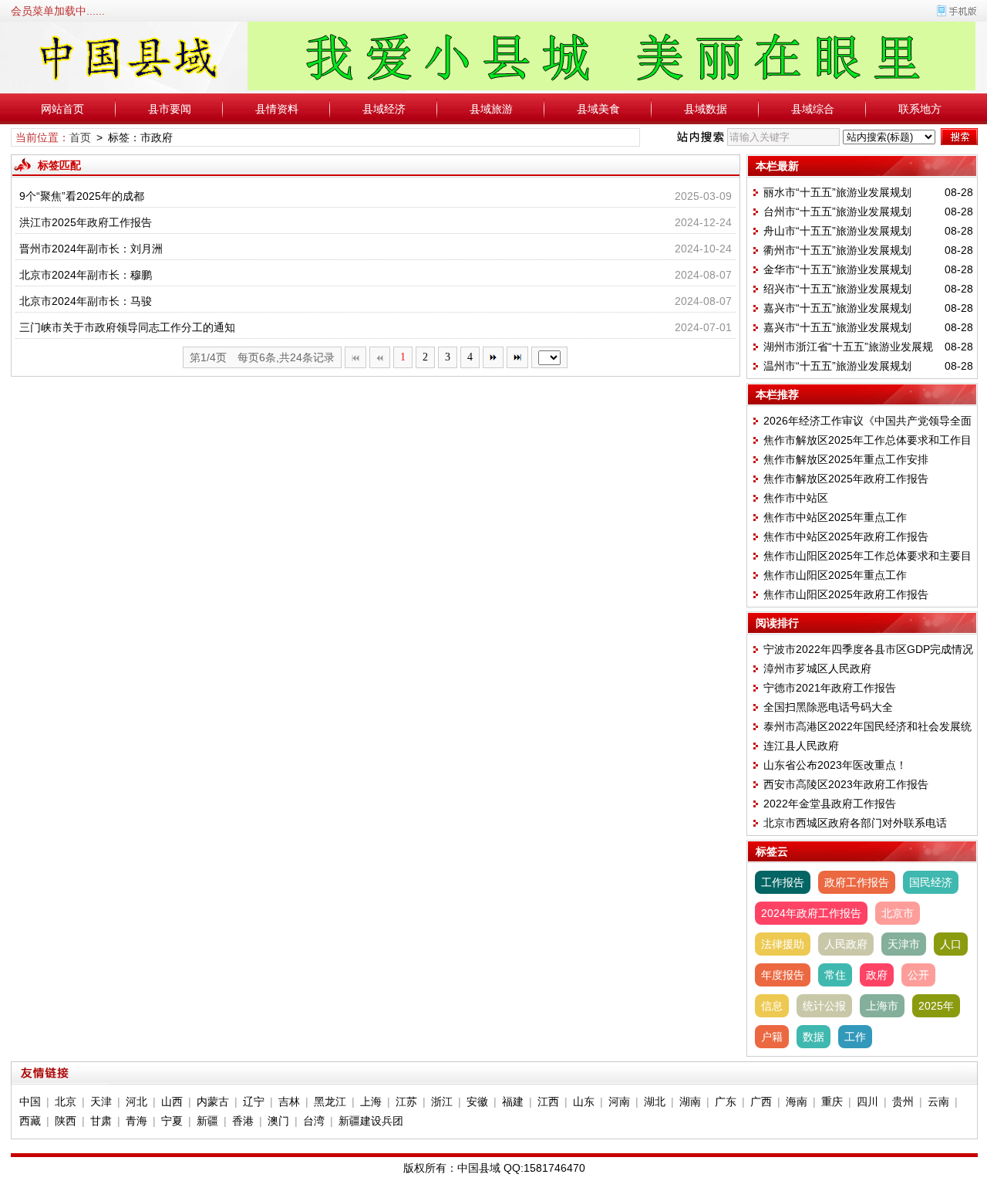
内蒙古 (213, 1101)
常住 (835, 975)
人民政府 (845, 944)
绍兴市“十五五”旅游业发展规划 (837, 289)
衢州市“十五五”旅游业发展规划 (837, 250)
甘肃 (101, 1121)
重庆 (832, 1101)
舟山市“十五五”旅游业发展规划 (837, 231)
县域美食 (598, 109)
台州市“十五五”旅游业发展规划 (837, 211)
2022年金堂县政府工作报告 (829, 803)
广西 (761, 1101)
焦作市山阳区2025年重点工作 (835, 575)
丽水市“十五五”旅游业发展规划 (837, 192)
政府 (877, 975)
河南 (619, 1101)
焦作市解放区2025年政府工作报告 (845, 478)
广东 (725, 1101)
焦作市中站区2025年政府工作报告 (845, 536)
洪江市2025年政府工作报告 (85, 222)
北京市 (897, 913)
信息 (772, 1006)
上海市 (882, 1006)
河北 (136, 1101)
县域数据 (705, 109)
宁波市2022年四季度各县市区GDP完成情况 (868, 649)
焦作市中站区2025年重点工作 (835, 517)
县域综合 (812, 109)
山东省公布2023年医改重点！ (835, 765)
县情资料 (276, 109)
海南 (796, 1101)
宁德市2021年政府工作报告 (829, 688)
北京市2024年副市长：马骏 (85, 301)
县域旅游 (491, 109)
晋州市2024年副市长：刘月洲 (91, 248)
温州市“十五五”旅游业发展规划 (837, 366)
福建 (513, 1101)
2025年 (936, 1006)
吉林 (289, 1101)
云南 (938, 1101)
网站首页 (62, 109)
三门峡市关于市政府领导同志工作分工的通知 (127, 327)
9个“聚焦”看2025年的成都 (81, 196)
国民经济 (930, 882)
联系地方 (920, 109)
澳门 (278, 1121)
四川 (867, 1101)
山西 (172, 1101)
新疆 (207, 1121)
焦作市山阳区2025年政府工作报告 (845, 594)
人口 (951, 944)
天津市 (904, 944)
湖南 (690, 1101)
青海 (136, 1121)
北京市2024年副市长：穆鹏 (85, 275)
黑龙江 (330, 1101)
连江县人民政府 (801, 745)
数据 (813, 1036)
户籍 (772, 1036)
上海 (371, 1101)
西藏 (30, 1121)
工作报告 (782, 882)
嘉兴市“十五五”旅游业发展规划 (837, 308)
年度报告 (782, 975)
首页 (80, 137)
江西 (548, 1101)
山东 (584, 1101)
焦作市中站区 (795, 498)
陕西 (65, 1121)
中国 (30, 1101)
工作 (855, 1036)
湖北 (654, 1101)
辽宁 (253, 1101)
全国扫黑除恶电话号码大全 (828, 707)
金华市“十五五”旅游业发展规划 (837, 269)
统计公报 (824, 1006)
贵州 (903, 1101)
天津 (101, 1101)
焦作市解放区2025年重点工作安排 (845, 459)
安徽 (477, 1101)
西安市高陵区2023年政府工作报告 (845, 784)
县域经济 (384, 109)
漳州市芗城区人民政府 (817, 668)
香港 (243, 1121)
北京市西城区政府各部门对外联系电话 (855, 823)
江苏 (406, 1101)
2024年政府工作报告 (811, 913)
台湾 (314, 1121)
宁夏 (172, 1121)
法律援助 (782, 944)
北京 (65, 1101)
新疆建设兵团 (371, 1121)
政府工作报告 (856, 882)
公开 (918, 975)
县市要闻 (169, 109)
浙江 (442, 1101)
